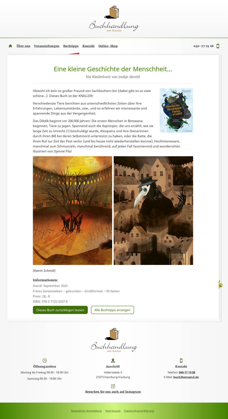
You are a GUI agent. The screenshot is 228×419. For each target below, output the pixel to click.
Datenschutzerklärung (139, 411)
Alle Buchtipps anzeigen (112, 310)
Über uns (23, 46)
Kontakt (88, 46)
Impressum (113, 411)
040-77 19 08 (204, 46)
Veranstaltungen (46, 46)
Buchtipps (71, 46)
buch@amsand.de (186, 377)
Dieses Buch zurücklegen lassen (60, 310)
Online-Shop (108, 46)
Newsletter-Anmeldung (86, 411)
